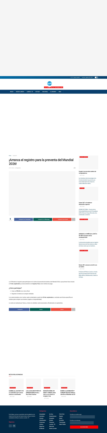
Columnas (42, 422)
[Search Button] (96, 92)
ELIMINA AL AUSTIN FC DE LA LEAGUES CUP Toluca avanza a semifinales (16, 392)
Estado (37, 91)
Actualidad (42, 414)
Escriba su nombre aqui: (76, 414)
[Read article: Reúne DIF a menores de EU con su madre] (88, 256)
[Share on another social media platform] (73, 219)
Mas (60, 91)
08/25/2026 (29, 396)
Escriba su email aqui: (75, 420)
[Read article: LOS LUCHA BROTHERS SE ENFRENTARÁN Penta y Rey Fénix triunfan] (33, 384)
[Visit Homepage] (53, 84)
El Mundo (53, 91)
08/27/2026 (12, 396)
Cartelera (41, 416)
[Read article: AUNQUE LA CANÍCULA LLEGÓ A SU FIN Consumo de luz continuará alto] (88, 225)
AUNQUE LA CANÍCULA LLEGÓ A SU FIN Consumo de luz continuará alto (88, 235)
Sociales (61, 420)
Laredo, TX (30, 91)
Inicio (11, 91)
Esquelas (51, 418)
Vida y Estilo (62, 424)
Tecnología (62, 422)
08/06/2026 (63, 396)
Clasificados (42, 420)
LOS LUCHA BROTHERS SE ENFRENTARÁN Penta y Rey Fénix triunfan (33, 392)
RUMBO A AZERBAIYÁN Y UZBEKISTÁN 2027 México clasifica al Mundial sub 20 (67, 392)
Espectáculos (52, 416)
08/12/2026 (46, 398)
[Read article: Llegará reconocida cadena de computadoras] (88, 162)
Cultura (41, 424)
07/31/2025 (11, 167)
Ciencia (41, 418)
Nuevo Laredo (20, 91)
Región (61, 416)
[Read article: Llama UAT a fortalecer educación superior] (88, 194)
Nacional (45, 91)
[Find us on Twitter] (14, 425)
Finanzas (51, 422)
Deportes (15, 155)
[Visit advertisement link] (53, 38)
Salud (60, 418)
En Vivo (51, 414)
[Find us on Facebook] (10, 425)
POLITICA (61, 414)
